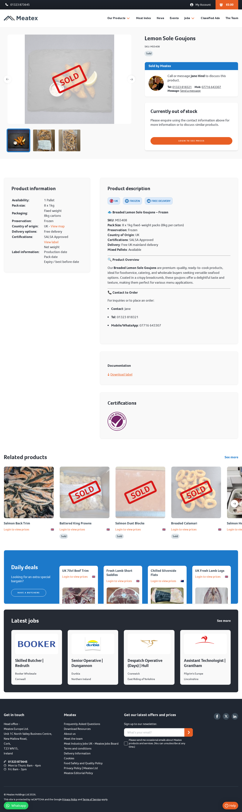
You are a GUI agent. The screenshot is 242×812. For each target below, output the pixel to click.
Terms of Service (92, 799)
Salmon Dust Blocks (129, 523)
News (160, 18)
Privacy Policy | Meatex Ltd (81, 768)
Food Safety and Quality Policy (83, 763)
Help (232, 805)
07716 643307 (211, 87)
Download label (121, 374)
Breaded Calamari (184, 523)
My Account (203, 5)
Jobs (187, 18)
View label (51, 242)
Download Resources (77, 729)
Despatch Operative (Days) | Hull (145, 663)
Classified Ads (210, 18)
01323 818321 (182, 87)
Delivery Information (77, 753)
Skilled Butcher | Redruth (29, 663)
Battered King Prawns (76, 523)
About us (70, 734)
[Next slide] (234, 503)
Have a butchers (29, 592)
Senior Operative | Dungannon (87, 663)
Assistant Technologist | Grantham (205, 663)
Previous (7, 79)
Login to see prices (191, 141)
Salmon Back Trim (17, 523)
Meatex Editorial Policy (78, 773)
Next (131, 79)
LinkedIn (235, 716)
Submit (188, 732)
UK (116, 201)
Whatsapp (18, 805)
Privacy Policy (69, 799)
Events (174, 18)
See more (231, 457)
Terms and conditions (78, 748)
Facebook (217, 716)
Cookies (69, 758)
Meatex (21, 18)
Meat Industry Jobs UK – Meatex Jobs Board (91, 744)
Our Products (116, 18)
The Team (232, 18)
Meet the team (73, 739)
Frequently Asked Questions (82, 724)
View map (58, 226)
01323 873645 (20, 5)
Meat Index (143, 18)
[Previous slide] (7, 503)
